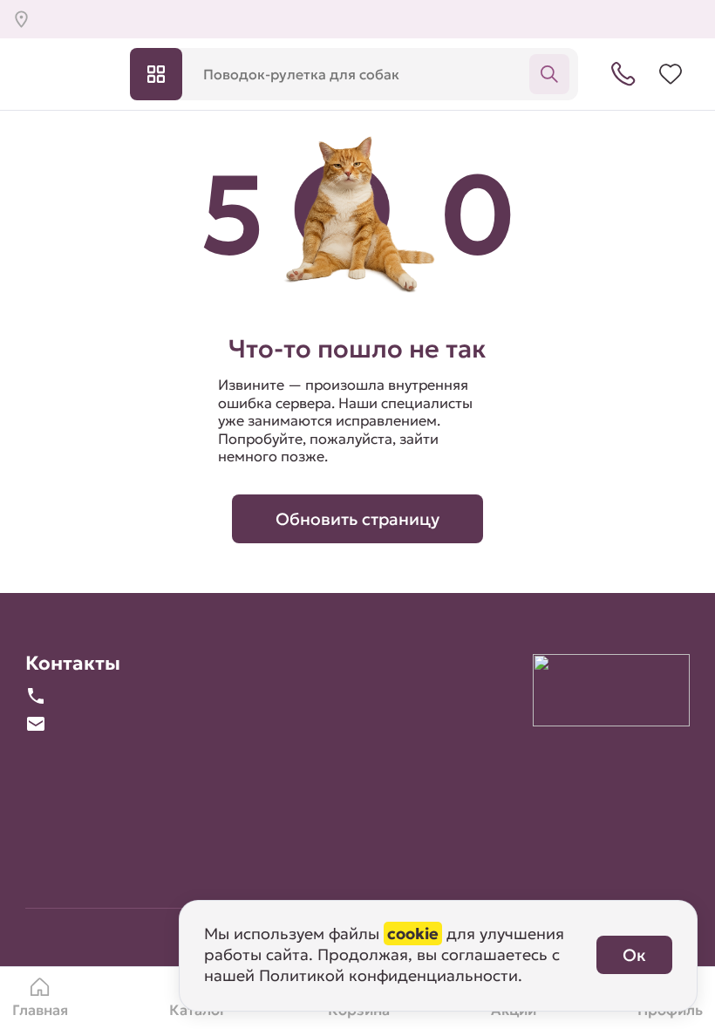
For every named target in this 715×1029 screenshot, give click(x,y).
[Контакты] (623, 74)
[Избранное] (670, 74)
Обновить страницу (357, 518)
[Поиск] (549, 74)
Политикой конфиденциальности (388, 975)
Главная (40, 1010)
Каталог (156, 74)
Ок (634, 954)
